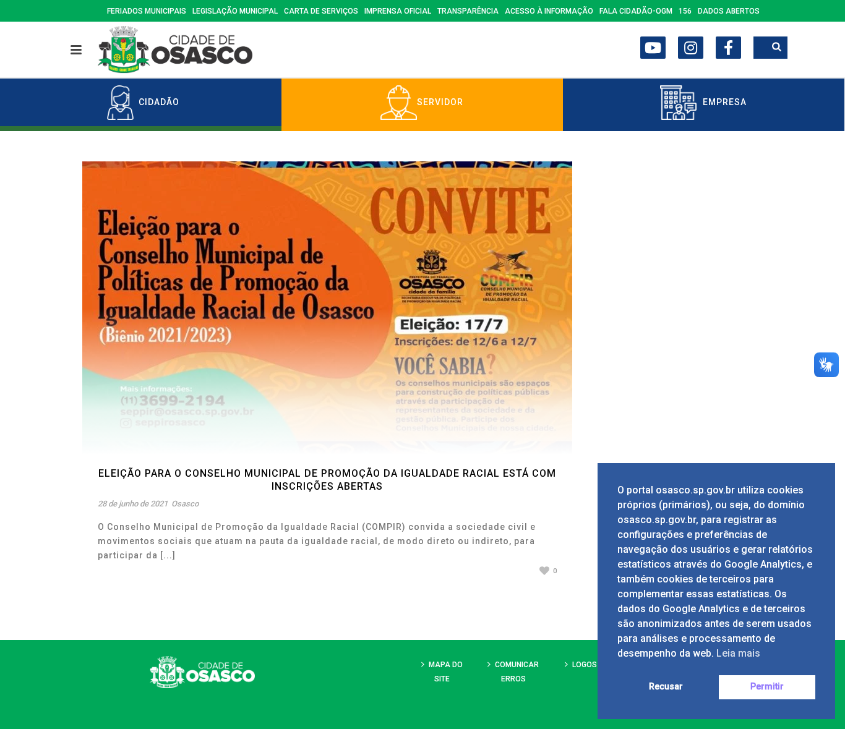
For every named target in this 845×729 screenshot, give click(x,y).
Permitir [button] (767, 686)
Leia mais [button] (738, 653)
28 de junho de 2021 (133, 503)
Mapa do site (446, 671)
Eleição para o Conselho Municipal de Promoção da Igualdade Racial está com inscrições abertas (327, 479)
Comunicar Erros (517, 671)
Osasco (185, 503)
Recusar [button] (666, 686)
